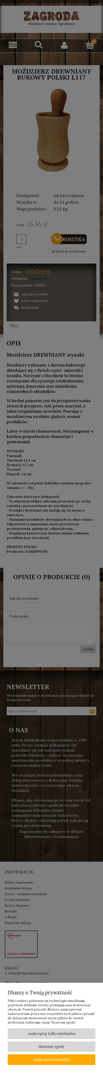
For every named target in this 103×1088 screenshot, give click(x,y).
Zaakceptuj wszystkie (51, 1059)
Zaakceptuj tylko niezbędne (51, 1033)
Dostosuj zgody (51, 1046)
